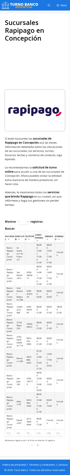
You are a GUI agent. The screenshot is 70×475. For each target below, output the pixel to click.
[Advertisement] (35, 67)
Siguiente (38, 445)
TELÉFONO (29, 238)
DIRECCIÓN (19, 238)
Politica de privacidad (14, 464)
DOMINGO (59, 238)
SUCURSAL (9, 238)
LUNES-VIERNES (39, 236)
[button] (23, 222)
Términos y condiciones (42, 464)
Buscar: (10, 228)
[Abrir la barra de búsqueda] (48, 5)
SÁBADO (49, 236)
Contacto (63, 464)
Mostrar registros (24, 221)
